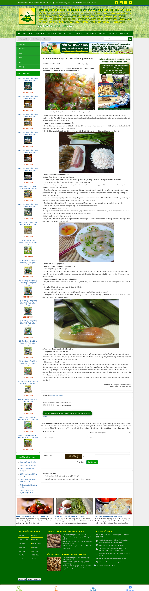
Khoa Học (22, 547)
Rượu (20, 58)
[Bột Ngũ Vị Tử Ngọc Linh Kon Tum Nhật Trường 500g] (28, 425)
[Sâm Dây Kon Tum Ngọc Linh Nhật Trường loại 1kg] (28, 194)
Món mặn (22, 44)
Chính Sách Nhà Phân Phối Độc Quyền (28, 480)
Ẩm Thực (35, 547)
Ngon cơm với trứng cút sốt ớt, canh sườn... (33, 516)
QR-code (23, 579)
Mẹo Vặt (21, 67)
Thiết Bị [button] (77, 33)
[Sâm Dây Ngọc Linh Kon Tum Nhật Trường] (54, 564)
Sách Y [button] (101, 33)
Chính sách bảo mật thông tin (27, 469)
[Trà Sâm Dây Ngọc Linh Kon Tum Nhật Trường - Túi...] (28, 389)
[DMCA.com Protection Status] (104, 565)
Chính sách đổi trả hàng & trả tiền (28, 475)
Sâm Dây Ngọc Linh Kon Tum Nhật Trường (67, 554)
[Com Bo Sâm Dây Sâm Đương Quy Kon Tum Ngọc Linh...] (28, 250)
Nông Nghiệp (36, 543)
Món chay (22, 49)
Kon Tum (35, 551)
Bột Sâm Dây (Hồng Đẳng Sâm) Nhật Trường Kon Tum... (28, 262)
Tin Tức (21, 559)
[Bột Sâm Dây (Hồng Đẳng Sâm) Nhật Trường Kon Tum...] (28, 270)
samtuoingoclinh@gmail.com (65, 3)
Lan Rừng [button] (51, 33)
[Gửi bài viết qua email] (79, 63)
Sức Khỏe (22, 543)
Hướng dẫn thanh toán (28, 462)
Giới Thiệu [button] (27, 33)
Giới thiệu (22, 535)
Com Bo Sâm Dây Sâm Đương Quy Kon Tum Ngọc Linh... (28, 242)
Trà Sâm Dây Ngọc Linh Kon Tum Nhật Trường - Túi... (28, 382)
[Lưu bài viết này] (87, 63)
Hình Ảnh (35, 539)
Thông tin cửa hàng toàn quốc (28, 486)
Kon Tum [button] (112, 33)
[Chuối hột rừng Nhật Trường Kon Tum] (54, 541)
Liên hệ (34, 535)
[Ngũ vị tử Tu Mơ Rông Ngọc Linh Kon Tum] (28, 407)
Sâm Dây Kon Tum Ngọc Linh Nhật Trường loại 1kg (28, 187)
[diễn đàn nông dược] (87, 48)
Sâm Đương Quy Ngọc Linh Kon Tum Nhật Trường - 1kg (28, 436)
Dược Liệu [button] (39, 33)
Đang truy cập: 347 (34, 579)
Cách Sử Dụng (23, 539)
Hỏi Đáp (34, 559)
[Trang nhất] (19, 33)
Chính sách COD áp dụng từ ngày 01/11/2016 (29, 491)
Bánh (20, 53)
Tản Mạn (21, 555)
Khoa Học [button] (123, 33)
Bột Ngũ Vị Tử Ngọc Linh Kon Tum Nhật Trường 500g (28, 418)
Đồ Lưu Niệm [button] (89, 33)
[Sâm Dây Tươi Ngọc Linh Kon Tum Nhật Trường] (28, 230)
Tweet (45, 416)
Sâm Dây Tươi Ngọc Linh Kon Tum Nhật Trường (28, 223)
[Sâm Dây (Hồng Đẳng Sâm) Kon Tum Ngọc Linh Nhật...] (28, 86)
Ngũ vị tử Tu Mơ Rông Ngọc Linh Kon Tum (28, 400)
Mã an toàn (48, 455)
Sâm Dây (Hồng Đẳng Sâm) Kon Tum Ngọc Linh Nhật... (28, 79)
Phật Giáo (35, 555)
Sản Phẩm (22, 551)
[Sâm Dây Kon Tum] (114, 83)
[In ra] (83, 63)
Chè (20, 62)
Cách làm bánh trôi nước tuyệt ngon (57, 476)
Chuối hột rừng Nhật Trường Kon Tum (65, 531)
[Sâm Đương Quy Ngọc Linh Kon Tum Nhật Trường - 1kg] (28, 443)
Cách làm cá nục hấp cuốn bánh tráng (69, 516)
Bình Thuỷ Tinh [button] (64, 33)
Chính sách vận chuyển (28, 465)
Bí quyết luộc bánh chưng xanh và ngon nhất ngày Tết (63, 479)
